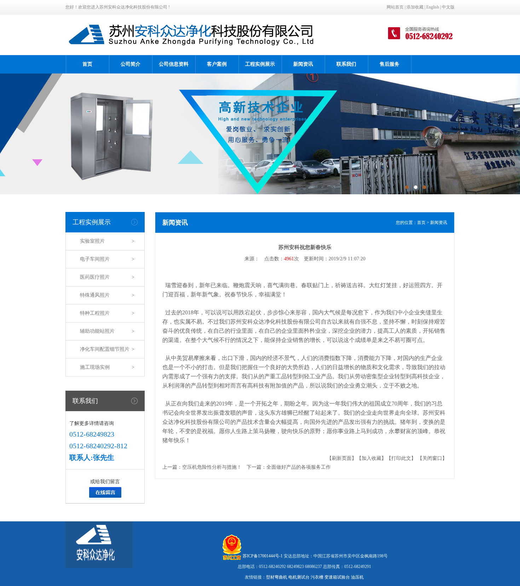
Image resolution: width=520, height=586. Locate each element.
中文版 (448, 7)
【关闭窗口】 (432, 458)
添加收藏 (414, 7)
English (432, 7)
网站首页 (395, 7)
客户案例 (217, 64)
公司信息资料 (174, 64)
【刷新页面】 (342, 458)
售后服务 (389, 64)
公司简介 (130, 64)
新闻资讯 (303, 64)
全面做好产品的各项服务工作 (298, 467)
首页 (87, 64)
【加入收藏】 (371, 458)
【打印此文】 (401, 458)
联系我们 (346, 64)
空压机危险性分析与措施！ (212, 467)
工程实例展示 (260, 64)
